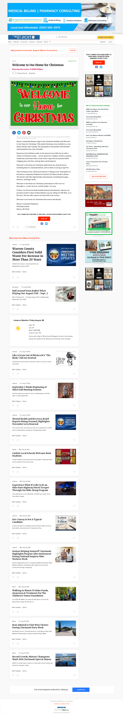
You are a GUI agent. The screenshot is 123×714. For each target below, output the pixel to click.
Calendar (16, 42)
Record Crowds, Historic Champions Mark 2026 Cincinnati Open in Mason (31, 658)
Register (103, 42)
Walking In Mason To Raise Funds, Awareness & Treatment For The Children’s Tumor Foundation (30, 593)
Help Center (65, 704)
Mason (14, 587)
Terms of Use (57, 712)
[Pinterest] (24, 132)
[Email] (29, 132)
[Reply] (18, 227)
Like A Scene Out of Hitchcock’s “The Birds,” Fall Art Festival (31, 356)
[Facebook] (14, 132)
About (46, 42)
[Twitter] (19, 132)
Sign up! (44, 219)
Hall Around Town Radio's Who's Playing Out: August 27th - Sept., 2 (30, 292)
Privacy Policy (66, 712)
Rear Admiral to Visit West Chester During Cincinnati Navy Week (30, 626)
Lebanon (14, 244)
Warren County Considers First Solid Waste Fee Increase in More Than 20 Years (27, 254)
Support (73, 50)
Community (24, 42)
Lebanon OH (72, 61)
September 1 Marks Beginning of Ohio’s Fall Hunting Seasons (29, 388)
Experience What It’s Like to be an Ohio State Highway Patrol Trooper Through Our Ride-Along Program (30, 487)
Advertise (39, 42)
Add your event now (99, 176)
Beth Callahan (16, 272)
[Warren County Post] (24, 37)
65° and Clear (62, 37)
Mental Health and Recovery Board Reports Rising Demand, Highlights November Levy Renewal (31, 421)
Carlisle (14, 449)
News (10, 42)
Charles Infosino (22, 73)
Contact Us (57, 704)
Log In (110, 42)
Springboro (15, 287)
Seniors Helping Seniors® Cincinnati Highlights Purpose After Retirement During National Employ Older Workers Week (31, 555)
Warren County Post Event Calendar (98, 105)
